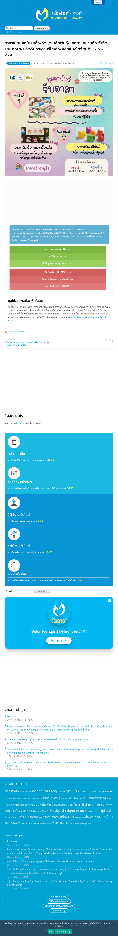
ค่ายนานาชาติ (87, 791)
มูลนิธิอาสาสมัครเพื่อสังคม (19, 63)
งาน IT (24, 798)
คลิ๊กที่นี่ (39, 520)
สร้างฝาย (67, 816)
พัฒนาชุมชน (29, 817)
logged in (20, 422)
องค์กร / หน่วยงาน (20, 481)
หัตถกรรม (93, 816)
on (32, 63)
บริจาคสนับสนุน (59, 910)
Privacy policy (63, 931)
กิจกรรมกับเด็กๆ (44, 791)
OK (50, 931)
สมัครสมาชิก (16, 453)
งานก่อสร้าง (35, 798)
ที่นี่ (52, 460)
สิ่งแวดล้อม (79, 817)
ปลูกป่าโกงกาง (94, 811)
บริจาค (24, 810)
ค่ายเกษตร (16, 798)
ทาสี (80, 804)
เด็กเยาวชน (72, 823)
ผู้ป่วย (104, 810)
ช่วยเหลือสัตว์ (42, 804)
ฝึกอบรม (16, 817)
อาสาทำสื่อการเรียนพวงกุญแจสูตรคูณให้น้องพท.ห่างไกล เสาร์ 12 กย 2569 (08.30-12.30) (47, 739)
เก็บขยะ (57, 823)
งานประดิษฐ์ (51, 798)
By (6, 63)
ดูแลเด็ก (72, 804)
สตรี (40, 817)
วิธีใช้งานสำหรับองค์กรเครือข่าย (59, 906)
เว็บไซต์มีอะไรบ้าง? (59, 896)
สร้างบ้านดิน (51, 817)
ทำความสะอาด (97, 804)
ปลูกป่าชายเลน (77, 810)
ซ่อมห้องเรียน (60, 804)
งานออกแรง (97, 798)
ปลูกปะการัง (47, 810)
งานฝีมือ (64, 798)
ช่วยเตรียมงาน (22, 804)
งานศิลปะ (78, 797)
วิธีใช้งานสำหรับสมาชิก (59, 901)
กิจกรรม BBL (25, 791)
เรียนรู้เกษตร (85, 823)
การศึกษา (12, 791)
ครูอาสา (70, 790)
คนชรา (60, 792)
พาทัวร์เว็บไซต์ (17, 574)
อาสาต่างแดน (30, 823)
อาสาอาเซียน (45, 824)
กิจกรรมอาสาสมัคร (16, 331)
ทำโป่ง (16, 810)
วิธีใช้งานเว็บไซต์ (19, 514)
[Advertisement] (59, 203)
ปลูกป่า (60, 810)
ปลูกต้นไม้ (34, 810)
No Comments (108, 63)
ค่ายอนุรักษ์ (102, 791)
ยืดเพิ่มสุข (11, 716)
